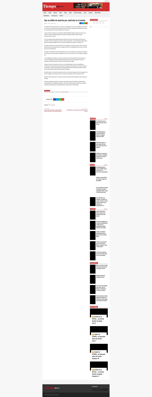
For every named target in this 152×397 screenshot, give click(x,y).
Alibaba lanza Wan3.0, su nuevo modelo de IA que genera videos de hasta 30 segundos (101, 145)
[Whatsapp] (84, 23)
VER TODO (105, 118)
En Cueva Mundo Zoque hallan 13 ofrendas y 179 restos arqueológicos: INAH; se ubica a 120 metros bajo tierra (102, 190)
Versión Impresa (54, 15)
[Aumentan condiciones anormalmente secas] (92, 279)
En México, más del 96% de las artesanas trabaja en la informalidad (101, 179)
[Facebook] (96, 1)
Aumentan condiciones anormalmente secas (100, 276)
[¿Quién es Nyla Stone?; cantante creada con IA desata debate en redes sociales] (92, 215)
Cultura (60, 12)
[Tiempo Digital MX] (53, 7)
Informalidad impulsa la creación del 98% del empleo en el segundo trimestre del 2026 (100, 134)
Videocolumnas (46, 15)
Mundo (70, 12)
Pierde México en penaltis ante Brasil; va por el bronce (77, 111)
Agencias (45, 23)
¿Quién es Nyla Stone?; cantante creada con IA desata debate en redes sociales (100, 214)
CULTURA (92, 165)
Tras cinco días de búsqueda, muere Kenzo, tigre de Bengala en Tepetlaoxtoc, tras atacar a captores (101, 288)
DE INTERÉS (92, 118)
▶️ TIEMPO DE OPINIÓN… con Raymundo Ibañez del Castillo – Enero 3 (98, 337)
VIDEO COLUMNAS (93, 307)
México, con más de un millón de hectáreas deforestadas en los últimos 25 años (102, 267)
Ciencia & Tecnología (78, 12)
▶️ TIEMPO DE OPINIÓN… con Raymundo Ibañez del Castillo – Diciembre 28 (98, 355)
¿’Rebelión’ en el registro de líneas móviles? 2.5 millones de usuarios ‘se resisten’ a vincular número (101, 156)
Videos (85, 12)
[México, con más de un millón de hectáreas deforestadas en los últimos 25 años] (92, 269)
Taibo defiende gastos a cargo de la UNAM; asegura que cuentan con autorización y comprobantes (102, 169)
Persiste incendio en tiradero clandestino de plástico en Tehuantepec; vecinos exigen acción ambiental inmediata (102, 298)
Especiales (90, 12)
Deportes (55, 12)
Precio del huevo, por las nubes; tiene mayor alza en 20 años (101, 122)
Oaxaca (45, 12)
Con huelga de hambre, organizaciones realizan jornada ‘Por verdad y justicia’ (53, 111)
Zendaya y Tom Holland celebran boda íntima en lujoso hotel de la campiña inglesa (101, 234)
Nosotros (61, 15)
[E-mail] (87, 23)
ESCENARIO (92, 209)
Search (106, 1)
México (65, 12)
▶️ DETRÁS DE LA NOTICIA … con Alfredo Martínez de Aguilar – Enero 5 (98, 320)
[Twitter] (98, 1)
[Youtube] (102, 1)
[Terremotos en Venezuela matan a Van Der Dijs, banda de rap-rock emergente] (92, 255)
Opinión (50, 12)
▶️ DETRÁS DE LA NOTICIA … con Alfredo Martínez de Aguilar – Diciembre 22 (98, 373)
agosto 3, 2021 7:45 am (52, 23)
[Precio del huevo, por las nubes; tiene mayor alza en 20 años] (92, 125)
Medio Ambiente (98, 12)
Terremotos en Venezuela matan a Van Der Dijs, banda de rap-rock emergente (101, 253)
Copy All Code (47, 90)
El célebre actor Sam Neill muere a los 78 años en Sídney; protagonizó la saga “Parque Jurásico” (101, 244)
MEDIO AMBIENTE (93, 263)
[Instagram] (100, 1)
